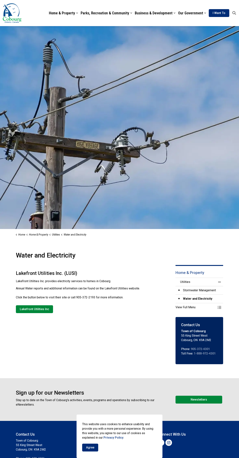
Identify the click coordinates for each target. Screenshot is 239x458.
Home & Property (62, 13)
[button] (196, 307)
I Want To (219, 13)
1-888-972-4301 (205, 353)
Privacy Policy (113, 437)
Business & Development (154, 13)
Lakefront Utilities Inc (34, 309)
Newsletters (199, 399)
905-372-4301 (200, 349)
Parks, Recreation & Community (105, 13)
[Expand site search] (234, 13)
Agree (90, 447)
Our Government (190, 13)
